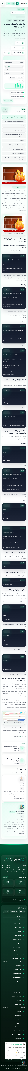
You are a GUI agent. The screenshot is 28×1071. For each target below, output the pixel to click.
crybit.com (20, 736)
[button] (14, 1040)
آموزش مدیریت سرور (20, 17)
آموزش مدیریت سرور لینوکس (19, 20)
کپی (6, 255)
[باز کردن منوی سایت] (2, 3)
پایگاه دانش (13, 913)
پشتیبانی (21, 913)
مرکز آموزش (9, 20)
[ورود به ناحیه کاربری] (17, 3)
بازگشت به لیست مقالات (8, 100)
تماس (5, 913)
